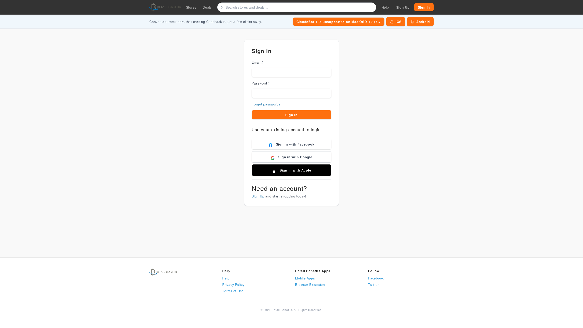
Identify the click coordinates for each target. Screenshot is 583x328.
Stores (191, 7)
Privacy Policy (233, 284)
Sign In (424, 7)
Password (261, 83)
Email (257, 62)
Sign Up (403, 7)
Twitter (373, 284)
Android (423, 21)
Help (226, 278)
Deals (207, 7)
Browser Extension (310, 284)
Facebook (376, 278)
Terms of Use (233, 291)
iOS (398, 21)
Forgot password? (266, 104)
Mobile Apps (305, 278)
